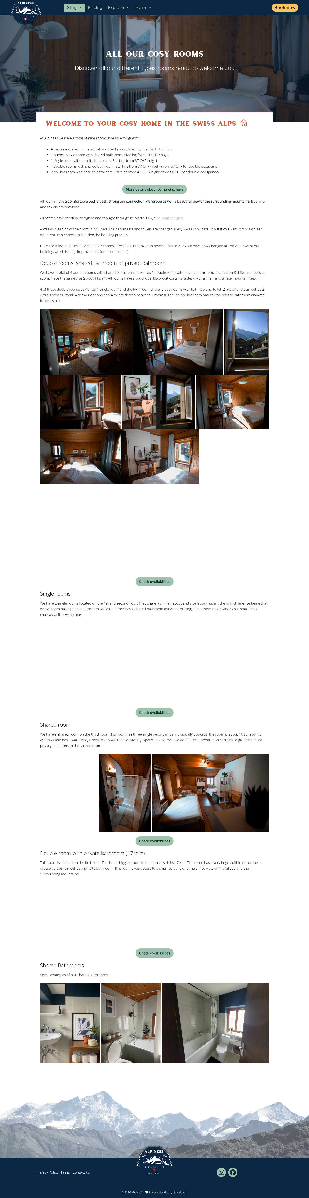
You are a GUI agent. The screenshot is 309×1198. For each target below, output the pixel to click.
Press (65, 1172)
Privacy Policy (47, 1172)
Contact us (81, 1172)
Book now (285, 7)
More (140, 7)
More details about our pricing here (154, 189)
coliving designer (170, 218)
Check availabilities (154, 581)
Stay (72, 7)
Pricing (95, 7)
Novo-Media (180, 1192)
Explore (116, 7)
